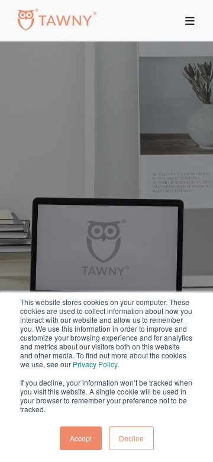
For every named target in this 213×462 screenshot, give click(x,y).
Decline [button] (131, 438)
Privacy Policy (95, 364)
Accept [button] (81, 438)
